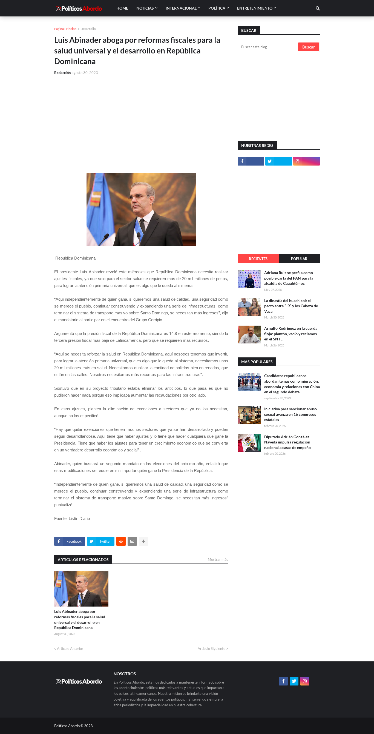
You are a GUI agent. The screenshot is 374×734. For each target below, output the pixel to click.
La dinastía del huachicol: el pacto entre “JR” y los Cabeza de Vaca (291, 306)
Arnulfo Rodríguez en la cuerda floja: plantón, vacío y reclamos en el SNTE (290, 333)
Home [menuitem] (122, 8)
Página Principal (65, 29)
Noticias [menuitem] (145, 8)
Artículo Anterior (70, 648)
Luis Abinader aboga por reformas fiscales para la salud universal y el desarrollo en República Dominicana (79, 619)
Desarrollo (88, 29)
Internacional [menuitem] (181, 8)
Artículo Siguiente (211, 648)
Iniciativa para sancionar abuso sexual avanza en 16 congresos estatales (290, 414)
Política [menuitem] (216, 8)
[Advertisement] (141, 120)
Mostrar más (218, 559)
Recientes (258, 259)
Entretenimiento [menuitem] (254, 8)
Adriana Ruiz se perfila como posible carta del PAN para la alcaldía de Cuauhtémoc (288, 278)
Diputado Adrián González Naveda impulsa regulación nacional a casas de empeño (287, 442)
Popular (299, 259)
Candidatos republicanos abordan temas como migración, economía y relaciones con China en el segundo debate (292, 383)
